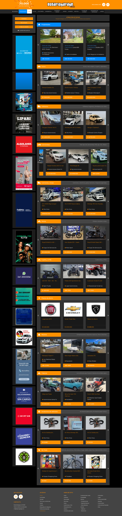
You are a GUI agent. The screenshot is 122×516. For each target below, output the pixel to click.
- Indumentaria (100, 503)
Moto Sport (46, 247)
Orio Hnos (69, 132)
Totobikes (46, 476)
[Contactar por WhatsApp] (24, 81)
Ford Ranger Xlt (69, 165)
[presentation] (38, 45)
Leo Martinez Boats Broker (93, 360)
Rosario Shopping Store (73, 476)
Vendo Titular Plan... (47, 319)
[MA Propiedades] (24, 416)
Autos (65, 495)
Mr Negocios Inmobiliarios (73, 54)
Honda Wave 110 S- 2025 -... (95, 242)
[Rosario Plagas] (24, 456)
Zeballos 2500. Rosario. (73, 47)
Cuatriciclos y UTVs (68, 505)
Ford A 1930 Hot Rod (71, 394)
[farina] (24, 210)
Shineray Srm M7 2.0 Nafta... (73, 127)
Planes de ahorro (67, 507)
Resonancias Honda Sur (73, 286)
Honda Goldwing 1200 (93, 394)
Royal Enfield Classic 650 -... (73, 242)
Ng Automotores (71, 169)
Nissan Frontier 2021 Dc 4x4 (50, 165)
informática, (77, 450)
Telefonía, (64, 450)
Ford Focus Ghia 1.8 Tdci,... (98, 87)
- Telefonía (83, 509)
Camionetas (66, 499)
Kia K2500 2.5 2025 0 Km (94, 204)
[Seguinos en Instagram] (103, 4)
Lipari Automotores (98, 93)
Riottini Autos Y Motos (52, 87)
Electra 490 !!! (91, 355)
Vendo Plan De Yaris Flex (94, 319)
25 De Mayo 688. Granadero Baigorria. (94, 47)
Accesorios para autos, (86, 411)
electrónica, (70, 450)
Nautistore (46, 361)
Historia (41, 505)
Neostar (90, 209)
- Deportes (99, 501)
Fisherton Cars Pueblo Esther (72, 398)
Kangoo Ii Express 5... (93, 127)
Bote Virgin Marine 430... (49, 355)
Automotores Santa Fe (50, 169)
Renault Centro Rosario (95, 132)
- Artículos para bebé (101, 499)
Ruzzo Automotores (49, 132)
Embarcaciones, (81, 334)
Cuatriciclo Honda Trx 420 (72, 281)
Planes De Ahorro (70, 319)
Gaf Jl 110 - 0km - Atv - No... (95, 281)
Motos (65, 503)
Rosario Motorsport (75, 93)
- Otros (98, 507)
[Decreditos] (24, 366)
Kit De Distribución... (70, 432)
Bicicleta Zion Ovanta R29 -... (50, 471)
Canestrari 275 (69, 355)
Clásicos (65, 509)
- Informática (100, 495)
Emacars (91, 399)
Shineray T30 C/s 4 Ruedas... (73, 204)
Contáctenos (42, 510)
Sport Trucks (92, 286)
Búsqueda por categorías (45, 507)
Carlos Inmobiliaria (48, 54)
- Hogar (99, 497)
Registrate (24, 22)
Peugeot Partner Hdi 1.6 (49, 127)
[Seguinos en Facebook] (108, 4)
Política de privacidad (44, 509)
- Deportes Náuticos (85, 503)
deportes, (92, 450)
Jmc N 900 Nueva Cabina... (50, 204)
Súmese (41, 499)
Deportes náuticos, (92, 334)
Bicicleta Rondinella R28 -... (95, 471)
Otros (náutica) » (102, 334)
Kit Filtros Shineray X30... (49, 432)
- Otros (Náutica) (84, 505)
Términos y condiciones (45, 501)
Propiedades (83, 497)
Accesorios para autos (68, 510)
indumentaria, (99, 450)
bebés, (87, 450)
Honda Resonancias (94, 247)
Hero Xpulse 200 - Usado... (49, 242)
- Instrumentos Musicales (102, 505)
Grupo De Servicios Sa (72, 247)
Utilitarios (66, 497)
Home (41, 495)
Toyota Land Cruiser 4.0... (94, 165)
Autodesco (46, 399)
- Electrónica (83, 510)
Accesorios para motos (99, 411)
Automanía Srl (92, 169)
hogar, (83, 450)
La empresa (42, 497)
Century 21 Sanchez (94, 54)
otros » (105, 450)
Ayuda (41, 503)
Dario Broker (70, 361)
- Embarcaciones (84, 501)
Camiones (66, 501)
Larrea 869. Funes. (49, 47)
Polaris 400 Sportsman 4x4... (50, 281)
